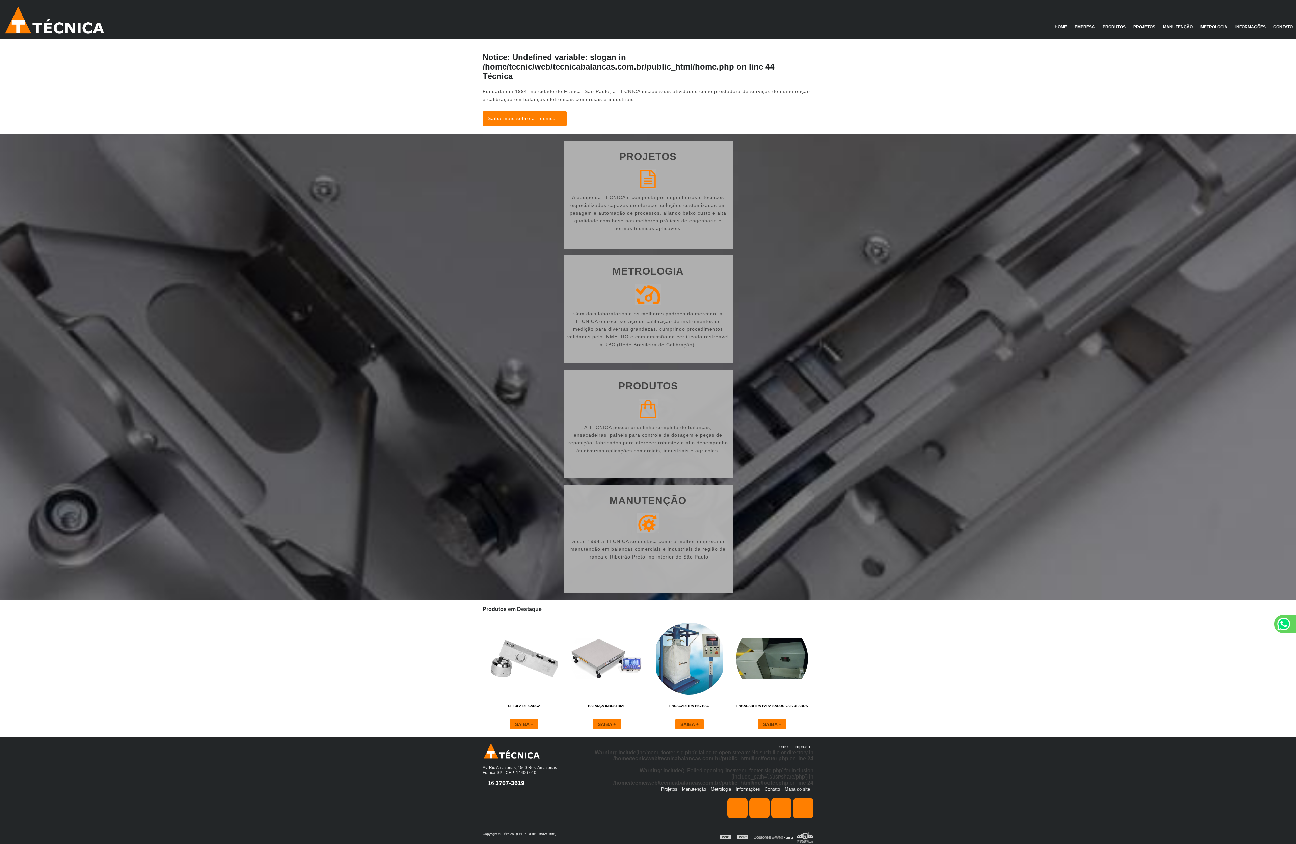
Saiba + (524, 724)
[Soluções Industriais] (805, 837)
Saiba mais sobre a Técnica (523, 118)
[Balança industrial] (607, 658)
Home (1061, 27)
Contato (1283, 27)
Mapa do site (797, 789)
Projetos (1144, 27)
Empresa (1085, 27)
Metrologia (1213, 27)
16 (505, 783)
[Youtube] (759, 808)
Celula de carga (524, 706)
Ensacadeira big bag (689, 706)
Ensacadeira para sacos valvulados (772, 706)
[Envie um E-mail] (803, 808)
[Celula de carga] (524, 658)
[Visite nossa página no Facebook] (737, 808)
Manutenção (1178, 27)
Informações (1250, 27)
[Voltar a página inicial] (54, 20)
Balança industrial (606, 706)
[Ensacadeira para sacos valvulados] (772, 658)
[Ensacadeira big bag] (689, 658)
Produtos (1114, 27)
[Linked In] (781, 808)
